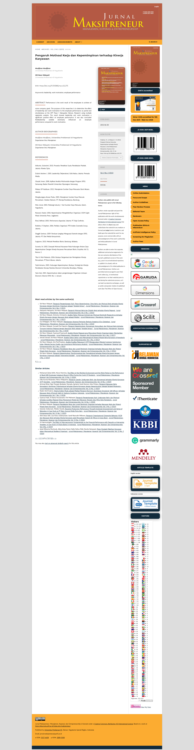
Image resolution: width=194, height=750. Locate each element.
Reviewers (137, 216)
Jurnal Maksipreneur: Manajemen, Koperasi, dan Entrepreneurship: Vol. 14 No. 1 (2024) (81, 382)
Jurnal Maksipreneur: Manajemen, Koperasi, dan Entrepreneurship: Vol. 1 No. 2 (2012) (70, 340)
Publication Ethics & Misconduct (141, 226)
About (78, 42)
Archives (51, 42)
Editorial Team (139, 212)
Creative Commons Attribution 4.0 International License (113, 724)
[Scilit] (145, 322)
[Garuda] (145, 282)
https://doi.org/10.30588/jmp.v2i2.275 (53, 86)
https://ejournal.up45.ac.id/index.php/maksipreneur (53, 726)
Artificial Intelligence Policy (144, 232)
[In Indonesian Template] (145, 504)
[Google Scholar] (145, 268)
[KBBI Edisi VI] (145, 433)
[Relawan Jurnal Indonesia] (145, 360)
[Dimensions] (145, 295)
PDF (103, 109)
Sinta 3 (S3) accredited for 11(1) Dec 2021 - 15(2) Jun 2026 (145, 118)
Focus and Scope (140, 198)
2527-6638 (45, 738)
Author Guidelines (140, 202)
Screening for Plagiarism (143, 237)
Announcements (64, 42)
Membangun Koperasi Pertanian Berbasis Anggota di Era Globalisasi (87, 322)
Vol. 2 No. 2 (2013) (57, 49)
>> (40, 362)
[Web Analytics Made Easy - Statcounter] (136, 707)
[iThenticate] (145, 402)
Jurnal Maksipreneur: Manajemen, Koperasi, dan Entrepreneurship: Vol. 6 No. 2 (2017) (86, 335)
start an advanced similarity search (57, 443)
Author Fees (138, 241)
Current (40, 42)
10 (52, 438)
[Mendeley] (144, 462)
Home (37, 49)
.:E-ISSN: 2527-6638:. (145, 130)
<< (36, 438)
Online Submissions (141, 193)
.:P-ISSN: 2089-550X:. (145, 158)
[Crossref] (145, 309)
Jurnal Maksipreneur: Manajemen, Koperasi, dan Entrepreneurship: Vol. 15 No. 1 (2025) (70, 389)
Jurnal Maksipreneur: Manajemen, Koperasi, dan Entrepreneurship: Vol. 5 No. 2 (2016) (86, 351)
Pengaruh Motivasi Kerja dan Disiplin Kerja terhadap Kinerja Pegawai (91, 310)
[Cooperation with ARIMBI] (131, 338)
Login (156, 6)
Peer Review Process (141, 207)
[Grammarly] (145, 444)
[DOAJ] (131, 255)
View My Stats (146, 707)
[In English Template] (145, 484)
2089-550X (61, 738)
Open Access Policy (141, 221)
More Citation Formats (110, 157)
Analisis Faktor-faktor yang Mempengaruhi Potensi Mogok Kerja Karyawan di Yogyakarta (94, 338)
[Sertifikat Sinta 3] (145, 104)
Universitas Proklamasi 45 (53, 730)
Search (153, 42)
